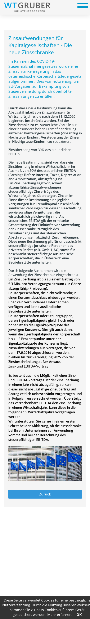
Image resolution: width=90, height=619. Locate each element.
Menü (82, 7)
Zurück (45, 494)
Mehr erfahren (59, 614)
